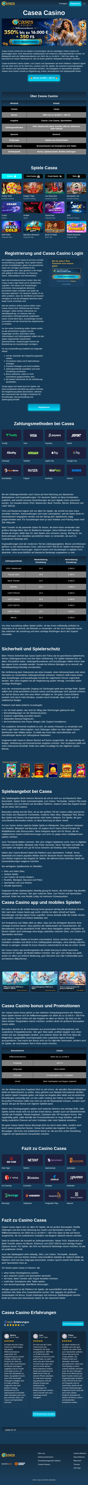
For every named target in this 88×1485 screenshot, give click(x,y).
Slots (75, 176)
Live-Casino (31, 176)
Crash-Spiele (53, 176)
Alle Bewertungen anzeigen (44, 1414)
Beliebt (10, 176)
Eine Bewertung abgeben (73, 1323)
